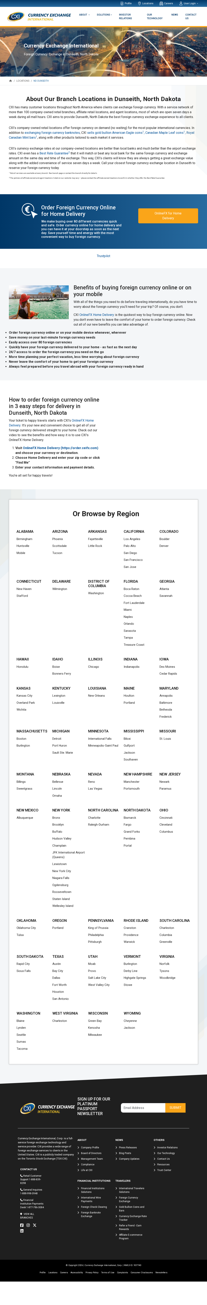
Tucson (57, 553)
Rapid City (23, 964)
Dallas (56, 978)
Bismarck (130, 818)
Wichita (21, 709)
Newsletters (161, 1272)
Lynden (21, 1028)
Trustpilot (103, 256)
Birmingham (24, 539)
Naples (128, 617)
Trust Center (164, 1170)
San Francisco (133, 560)
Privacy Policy (92, 1272)
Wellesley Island (62, 906)
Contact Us (190, 16)
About (83, 14)
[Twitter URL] (36, 1225)
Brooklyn (58, 824)
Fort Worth (59, 985)
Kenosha (94, 1028)
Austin (56, 964)
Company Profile (90, 1147)
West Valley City (99, 985)
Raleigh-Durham (98, 824)
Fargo (127, 824)
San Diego (130, 553)
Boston (21, 739)
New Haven (24, 589)
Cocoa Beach (133, 596)
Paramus (165, 788)
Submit (175, 1108)
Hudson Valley (61, 838)
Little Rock (95, 546)
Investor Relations (125, 16)
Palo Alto (130, 546)
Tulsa (20, 935)
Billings (21, 782)
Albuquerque (25, 818)
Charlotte (94, 818)
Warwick (129, 942)
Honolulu (22, 667)
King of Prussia (98, 928)
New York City (61, 871)
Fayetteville (95, 539)
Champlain (59, 845)
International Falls (100, 739)
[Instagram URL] (29, 1225)
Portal (128, 845)
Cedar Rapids (168, 673)
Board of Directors (91, 1153)
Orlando (129, 624)
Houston (58, 992)
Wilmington (59, 589)
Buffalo (57, 831)
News (174, 14)
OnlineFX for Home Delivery (168, 215)
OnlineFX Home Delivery (96, 315)
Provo (92, 971)
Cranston (130, 928)
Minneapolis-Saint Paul (103, 745)
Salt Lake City (97, 978)
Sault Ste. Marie (62, 752)
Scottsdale (59, 546)
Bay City (57, 971)
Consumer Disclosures (142, 1272)
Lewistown (59, 864)
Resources (163, 1164)
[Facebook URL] (22, 1225)
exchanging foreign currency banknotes (52, 133)
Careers (168, 3)
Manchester (131, 782)
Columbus (166, 831)
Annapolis (166, 695)
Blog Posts (125, 1153)
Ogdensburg (60, 885)
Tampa (128, 637)
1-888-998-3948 (29, 1193)
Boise (56, 667)
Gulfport (129, 745)
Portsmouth (132, 788)
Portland (129, 703)
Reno (91, 782)
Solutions (103, 14)
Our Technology (155, 16)
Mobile (21, 553)
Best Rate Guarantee (54, 153)
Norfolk (164, 964)
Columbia (165, 935)
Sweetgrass (24, 788)
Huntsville (23, 546)
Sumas (21, 1041)
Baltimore (165, 703)
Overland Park (26, 703)
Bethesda (165, 709)
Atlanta (164, 589)
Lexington (58, 695)
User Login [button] (190, 3)
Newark (164, 782)
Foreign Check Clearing (94, 1207)
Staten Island (61, 899)
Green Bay (95, 1021)
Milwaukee (95, 1035)
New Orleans (96, 695)
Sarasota (130, 631)
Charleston (166, 928)
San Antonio (60, 999)
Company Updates (129, 1158)
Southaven (131, 759)
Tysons (164, 971)
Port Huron (59, 745)
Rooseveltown (61, 892)
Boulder (164, 539)
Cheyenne (130, 1021)
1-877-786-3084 (35, 1207)
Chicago (93, 667)
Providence (131, 935)
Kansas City (24, 695)
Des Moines (167, 667)
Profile (128, 3)
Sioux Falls (24, 971)
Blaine (20, 1021)
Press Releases (128, 1147)
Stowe (128, 985)
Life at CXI (86, 1170)
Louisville (58, 703)
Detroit (56, 739)
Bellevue (57, 782)
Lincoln (57, 788)
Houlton (129, 695)
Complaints (122, 1272)
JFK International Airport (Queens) (68, 855)
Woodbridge (167, 978)
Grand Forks (132, 831)
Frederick (165, 716)
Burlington (23, 745)
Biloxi (127, 739)
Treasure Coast (134, 645)
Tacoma (22, 1049)
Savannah (165, 596)
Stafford (22, 596)
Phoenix (57, 539)
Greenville (165, 942)
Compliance (87, 1164)
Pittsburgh (95, 942)
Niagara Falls (60, 878)
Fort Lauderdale (134, 603)
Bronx (56, 818)
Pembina (129, 838)
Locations (147, 3)
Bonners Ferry (61, 673)
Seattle (21, 1035)
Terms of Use (107, 1272)
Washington (96, 593)
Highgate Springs (135, 978)
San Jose (130, 567)
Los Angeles (132, 539)
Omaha (57, 796)
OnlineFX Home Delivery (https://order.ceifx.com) (60, 448)
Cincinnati (165, 818)
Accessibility (77, 1272)
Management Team (92, 1158)
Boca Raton (131, 589)
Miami (128, 610)
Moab (92, 964)
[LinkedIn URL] (22, 1231)
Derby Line (130, 971)
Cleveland (165, 824)
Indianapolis (131, 667)
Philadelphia (96, 935)
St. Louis (165, 739)
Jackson (129, 752)
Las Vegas (95, 788)
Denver (164, 546)
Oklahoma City (26, 928)
